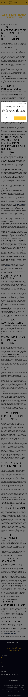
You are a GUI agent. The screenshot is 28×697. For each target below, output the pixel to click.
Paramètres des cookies (8, 117)
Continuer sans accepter (22, 103)
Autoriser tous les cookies (20, 118)
